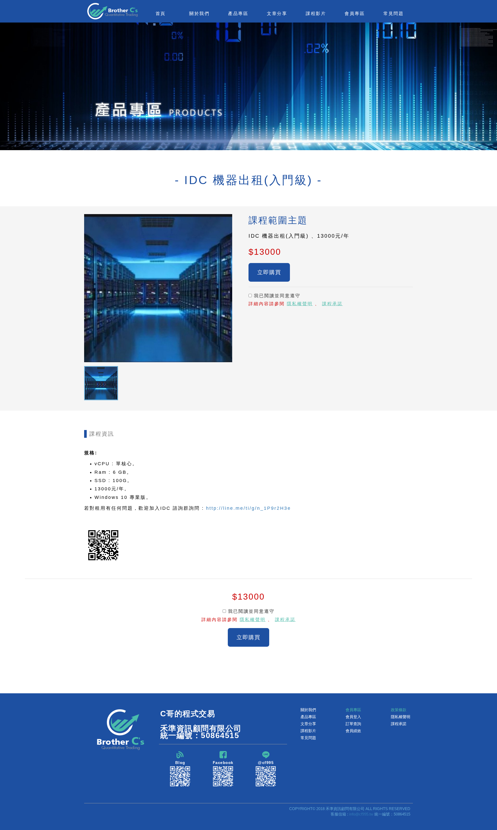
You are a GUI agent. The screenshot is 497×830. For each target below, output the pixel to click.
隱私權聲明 (300, 303)
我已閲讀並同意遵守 (276, 295)
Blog (180, 762)
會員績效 (353, 731)
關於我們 (308, 710)
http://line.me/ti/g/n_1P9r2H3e (248, 508)
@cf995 (266, 762)
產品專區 (308, 717)
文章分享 (308, 724)
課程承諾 (332, 303)
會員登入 (353, 717)
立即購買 (269, 272)
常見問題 (393, 13)
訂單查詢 (353, 724)
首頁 (161, 13)
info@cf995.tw (361, 814)
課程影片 (308, 731)
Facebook (223, 762)
